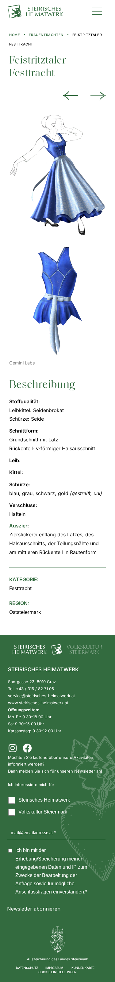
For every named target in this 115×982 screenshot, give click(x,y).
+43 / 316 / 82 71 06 (35, 688)
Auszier (18, 526)
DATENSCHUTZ (27, 967)
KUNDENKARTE (82, 967)
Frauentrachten (46, 35)
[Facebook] (27, 748)
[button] (97, 10)
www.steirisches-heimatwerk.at (38, 702)
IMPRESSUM (54, 967)
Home (14, 35)
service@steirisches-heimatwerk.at (41, 695)
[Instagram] (12, 748)
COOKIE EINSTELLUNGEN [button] (57, 972)
